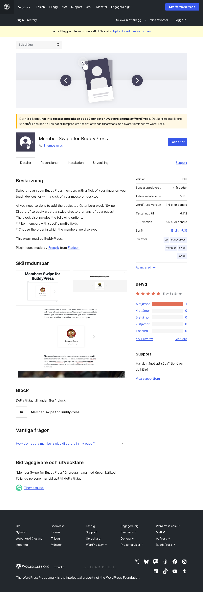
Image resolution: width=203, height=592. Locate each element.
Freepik (53, 248)
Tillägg (55, 538)
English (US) (179, 230)
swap (182, 247)
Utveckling (100, 163)
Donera (127, 538)
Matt (160, 532)
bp (166, 239)
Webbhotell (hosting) (30, 538)
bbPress (163, 538)
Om (18, 526)
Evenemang (128, 532)
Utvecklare (93, 538)
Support (181, 163)
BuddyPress (165, 544)
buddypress (178, 239)
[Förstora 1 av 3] (65, 276)
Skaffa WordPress (182, 7)
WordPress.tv (96, 544)
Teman (55, 532)
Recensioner (49, 163)
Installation (76, 163)
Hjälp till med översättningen (132, 31)
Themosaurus (53, 145)
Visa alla (181, 339)
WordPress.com (168, 526)
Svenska (59, 567)
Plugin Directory (26, 20)
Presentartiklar (132, 544)
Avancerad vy (146, 267)
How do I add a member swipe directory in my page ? (55, 443)
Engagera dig (130, 526)
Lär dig (90, 526)
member (171, 247)
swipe (182, 255)
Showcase (58, 526)
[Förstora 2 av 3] (122, 276)
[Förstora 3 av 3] (122, 314)
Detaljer (25, 163)
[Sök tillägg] (58, 45)
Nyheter (21, 532)
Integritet (22, 544)
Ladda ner (177, 142)
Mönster (56, 544)
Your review (144, 339)
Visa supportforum (149, 379)
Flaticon (73, 248)
